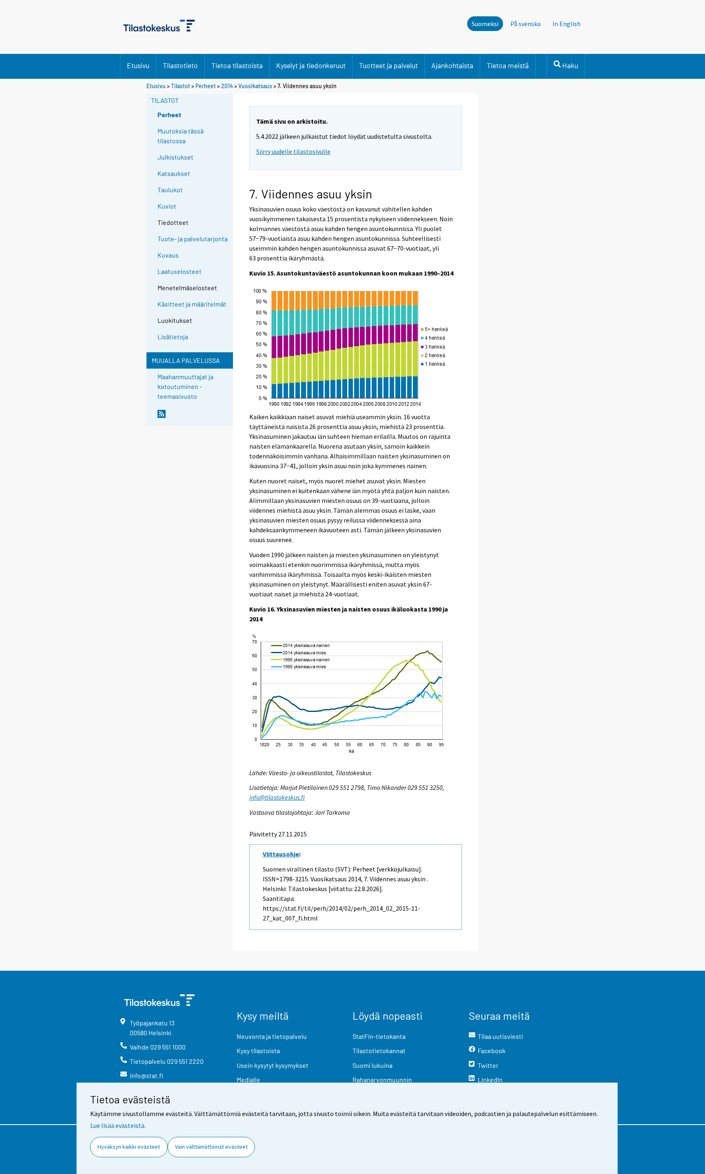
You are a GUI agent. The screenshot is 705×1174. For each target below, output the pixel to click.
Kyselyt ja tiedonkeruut (311, 65)
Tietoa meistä (508, 65)
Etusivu (138, 65)
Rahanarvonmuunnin (382, 1079)
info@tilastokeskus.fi (277, 797)
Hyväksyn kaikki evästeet (129, 1146)
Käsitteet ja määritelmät (191, 304)
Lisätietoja (172, 336)
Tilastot (180, 85)
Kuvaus (168, 255)
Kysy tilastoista (258, 1050)
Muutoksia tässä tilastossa (180, 136)
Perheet (205, 85)
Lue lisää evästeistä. (118, 1125)
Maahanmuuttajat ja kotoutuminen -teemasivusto (185, 386)
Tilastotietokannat (379, 1050)
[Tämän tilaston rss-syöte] (193, 417)
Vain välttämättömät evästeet (211, 1146)
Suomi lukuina (372, 1065)
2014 (227, 85)
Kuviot (166, 206)
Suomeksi (485, 24)
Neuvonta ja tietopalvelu (272, 1036)
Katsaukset (173, 173)
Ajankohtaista (452, 65)
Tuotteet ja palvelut (388, 65)
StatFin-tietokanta (379, 1036)
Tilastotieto (180, 65)
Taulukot (170, 189)
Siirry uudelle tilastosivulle (293, 151)
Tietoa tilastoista (237, 65)
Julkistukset (175, 157)
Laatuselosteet (179, 271)
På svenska (527, 24)
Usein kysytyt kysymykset (272, 1065)
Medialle (248, 1079)
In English (566, 24)
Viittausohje (281, 854)
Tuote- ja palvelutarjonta (192, 238)
